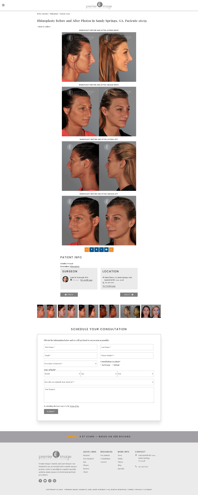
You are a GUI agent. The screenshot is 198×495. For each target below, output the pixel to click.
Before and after (43, 14)
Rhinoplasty (54, 14)
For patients (105, 455)
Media (120, 459)
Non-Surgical (88, 459)
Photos (85, 465)
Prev (70, 294)
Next (127, 294)
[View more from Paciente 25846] (68, 317)
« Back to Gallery (44, 26)
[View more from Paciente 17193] (130, 317)
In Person (106, 365)
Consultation (105, 459)
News (120, 455)
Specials (121, 469)
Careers (104, 462)
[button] (39, 311)
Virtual (116, 365)
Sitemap (148, 490)
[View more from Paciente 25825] (88, 317)
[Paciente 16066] (111, 249)
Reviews (86, 469)
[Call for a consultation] (101, 249)
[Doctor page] (96, 249)
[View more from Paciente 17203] (151, 317)
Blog (119, 465)
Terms (131, 490)
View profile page (86, 280)
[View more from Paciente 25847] (47, 317)
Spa (84, 462)
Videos (120, 462)
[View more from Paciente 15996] (109, 317)
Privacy (139, 490)
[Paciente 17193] (87, 249)
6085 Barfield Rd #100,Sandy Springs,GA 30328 (146, 458)
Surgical (86, 455)
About (85, 472)
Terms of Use (74, 406)
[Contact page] (106, 249)
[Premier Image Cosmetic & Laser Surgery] (99, 5)
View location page (109, 286)
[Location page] (91, 249)
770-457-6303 (143, 466)
